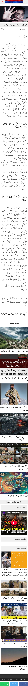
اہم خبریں (14, 313)
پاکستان (5, 313)
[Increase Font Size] (3, 29)
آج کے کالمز (19, 313)
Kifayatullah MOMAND (17, 681)
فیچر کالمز (2, 313)
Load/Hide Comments (14, 502)
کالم (27, 315)
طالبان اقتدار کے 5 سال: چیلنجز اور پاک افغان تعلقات (17, 495)
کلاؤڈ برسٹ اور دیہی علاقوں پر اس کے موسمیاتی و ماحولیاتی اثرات (14, 351)
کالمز (24, 315)
